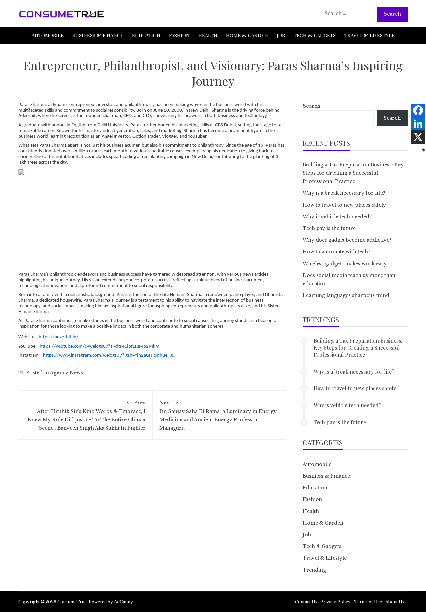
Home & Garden (247, 35)
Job (281, 35)
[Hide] (423, 150)
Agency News (66, 373)
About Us (394, 601)
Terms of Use (368, 601)
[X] (418, 137)
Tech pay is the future (329, 228)
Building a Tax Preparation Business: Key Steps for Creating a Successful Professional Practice (353, 173)
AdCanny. (124, 601)
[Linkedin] (418, 123)
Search (311, 106)
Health (207, 35)
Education (146, 35)
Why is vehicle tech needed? (337, 217)
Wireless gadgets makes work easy (345, 264)
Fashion (179, 35)
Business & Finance (97, 35)
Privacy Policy (335, 601)
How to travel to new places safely (344, 205)
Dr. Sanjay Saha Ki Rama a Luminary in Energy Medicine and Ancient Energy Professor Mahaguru (218, 415)
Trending (314, 570)
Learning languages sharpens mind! (347, 295)
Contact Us (306, 601)
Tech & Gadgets (315, 35)
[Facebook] (418, 110)
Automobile (48, 35)
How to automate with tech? (336, 252)
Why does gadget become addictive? (347, 240)
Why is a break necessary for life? (344, 193)
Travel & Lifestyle (369, 35)
